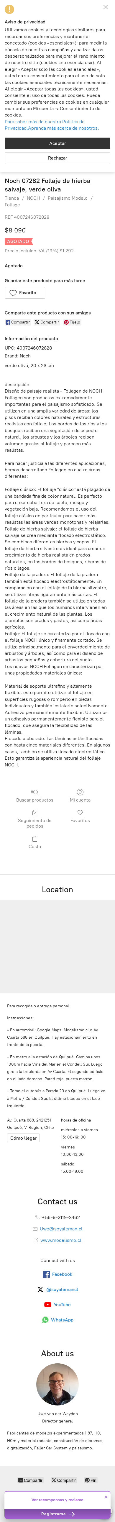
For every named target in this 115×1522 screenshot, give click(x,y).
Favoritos (80, 820)
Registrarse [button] (54, 1513)
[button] (25, 293)
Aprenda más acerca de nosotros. (63, 128)
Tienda (12, 198)
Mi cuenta (80, 800)
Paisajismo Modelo (68, 198)
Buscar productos (34, 800)
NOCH (33, 198)
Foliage (12, 205)
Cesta (35, 846)
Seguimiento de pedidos (35, 823)
